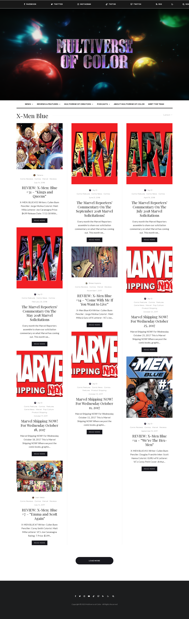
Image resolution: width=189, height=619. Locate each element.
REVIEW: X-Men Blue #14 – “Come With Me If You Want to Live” (94, 300)
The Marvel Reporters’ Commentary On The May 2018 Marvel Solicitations (39, 313)
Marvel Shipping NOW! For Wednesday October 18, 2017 (39, 425)
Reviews (53, 179)
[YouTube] (89, 596)
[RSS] (103, 596)
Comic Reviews (26, 179)
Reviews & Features (47, 104)
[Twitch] (98, 596)
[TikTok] (93, 596)
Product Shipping (39, 412)
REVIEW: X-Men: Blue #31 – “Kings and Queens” (39, 192)
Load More (94, 561)
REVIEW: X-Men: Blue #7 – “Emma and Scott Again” (39, 514)
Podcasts (102, 104)
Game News (29, 409)
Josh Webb (40, 497)
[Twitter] (80, 596)
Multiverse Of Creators (77, 104)
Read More (39, 220)
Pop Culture (48, 409)
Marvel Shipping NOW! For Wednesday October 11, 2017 (94, 403)
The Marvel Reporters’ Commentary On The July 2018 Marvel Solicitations (149, 209)
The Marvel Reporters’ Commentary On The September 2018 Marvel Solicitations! (94, 209)
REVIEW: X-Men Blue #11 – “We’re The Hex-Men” (149, 440)
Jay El (39, 294)
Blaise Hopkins (95, 283)
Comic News (41, 298)
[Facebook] (76, 596)
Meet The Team (156, 104)
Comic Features (28, 298)
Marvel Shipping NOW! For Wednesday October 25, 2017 (149, 321)
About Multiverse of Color (129, 104)
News (28, 104)
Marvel (45, 179)
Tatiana (40, 175)
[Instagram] (84, 596)
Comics (38, 179)
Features (50, 406)
